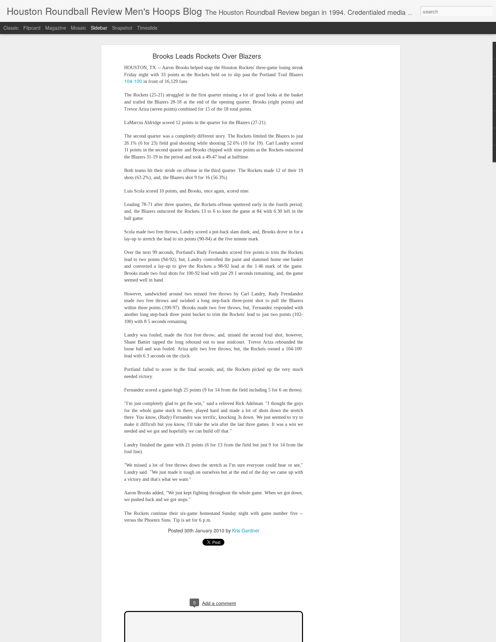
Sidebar (99, 27)
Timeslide (147, 27)
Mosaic (78, 27)
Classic (11, 27)
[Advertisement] (340, 160)
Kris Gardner (245, 530)
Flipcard (31, 27)
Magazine (55, 27)
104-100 (133, 81)
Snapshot (122, 27)
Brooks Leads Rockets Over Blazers (207, 56)
